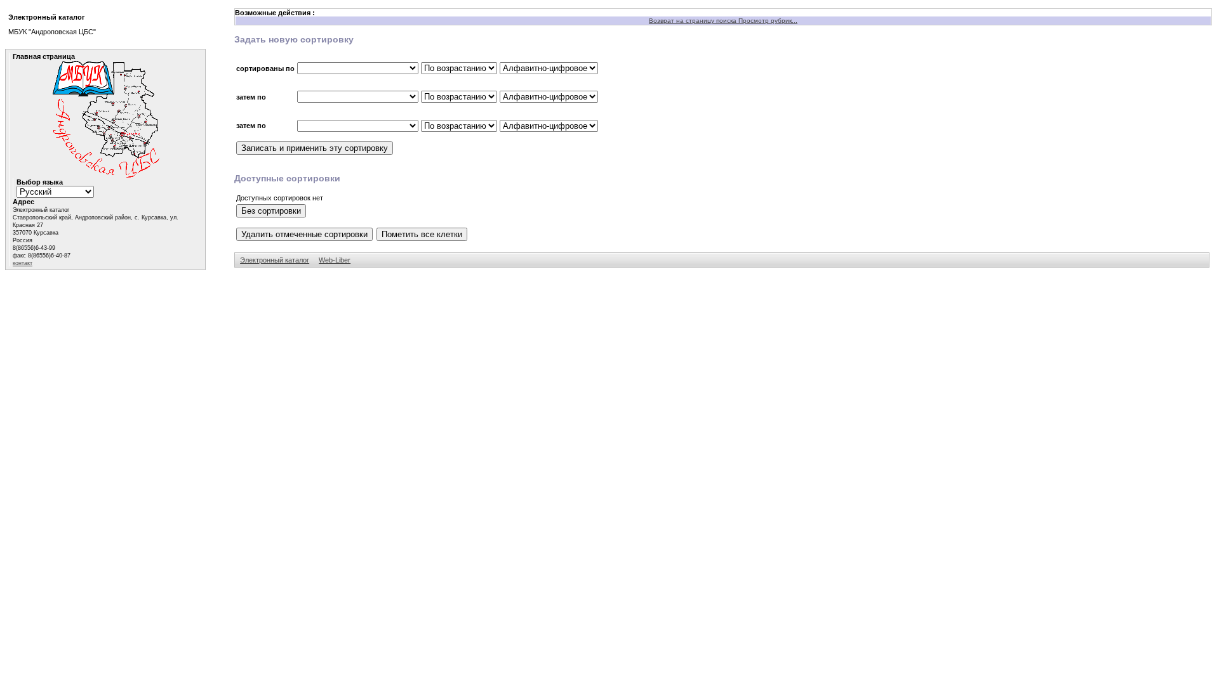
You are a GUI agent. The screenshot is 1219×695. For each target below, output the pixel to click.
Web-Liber (334, 260)
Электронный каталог (274, 260)
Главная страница (44, 56)
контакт (22, 263)
